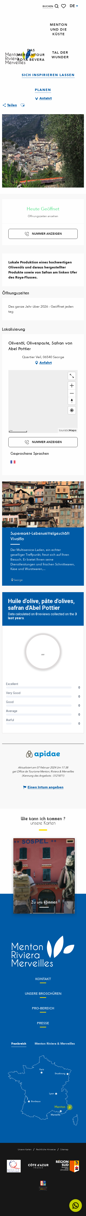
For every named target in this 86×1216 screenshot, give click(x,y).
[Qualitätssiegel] (13, 1166)
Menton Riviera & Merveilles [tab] (55, 1043)
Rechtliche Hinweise (46, 1149)
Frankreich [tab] (18, 1043)
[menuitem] (59, 29)
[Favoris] (64, 6)
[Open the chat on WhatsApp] (75, 1205)
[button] (56, 6)
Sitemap (64, 1149)
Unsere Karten (25, 1149)
